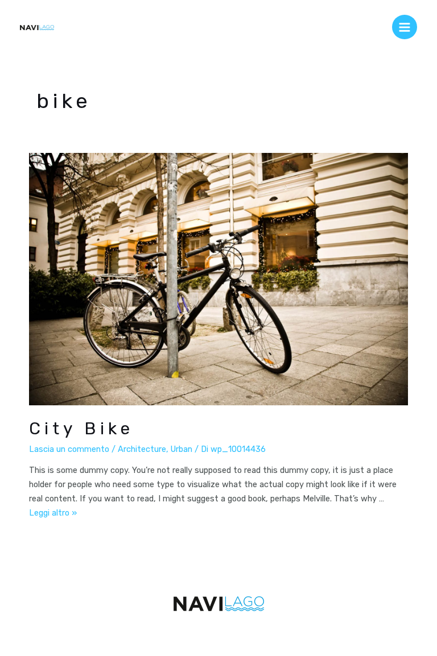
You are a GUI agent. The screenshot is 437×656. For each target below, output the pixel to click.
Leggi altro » (53, 513)
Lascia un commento (69, 449)
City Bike (81, 428)
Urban (181, 449)
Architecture (142, 449)
